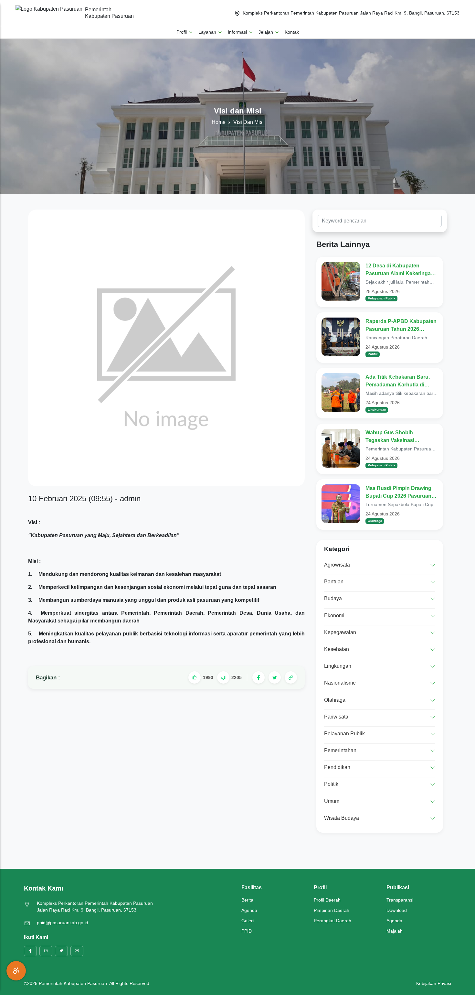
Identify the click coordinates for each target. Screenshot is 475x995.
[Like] (194, 677)
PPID (246, 931)
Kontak (292, 32)
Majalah (394, 931)
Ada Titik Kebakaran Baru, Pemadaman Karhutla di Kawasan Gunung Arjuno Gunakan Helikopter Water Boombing (397, 381)
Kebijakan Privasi (433, 983)
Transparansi (399, 900)
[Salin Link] (291, 677)
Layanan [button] (207, 32)
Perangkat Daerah (332, 920)
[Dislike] (223, 677)
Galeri (247, 920)
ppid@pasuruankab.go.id (62, 922)
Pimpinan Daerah (331, 910)
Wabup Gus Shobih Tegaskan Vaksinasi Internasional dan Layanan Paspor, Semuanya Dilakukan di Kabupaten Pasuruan (401, 437)
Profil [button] (182, 32)
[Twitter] (275, 677)
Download (396, 910)
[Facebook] (258, 677)
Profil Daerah (327, 900)
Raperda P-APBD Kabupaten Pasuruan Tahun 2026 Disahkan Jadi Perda (401, 326)
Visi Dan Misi (248, 122)
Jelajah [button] (266, 32)
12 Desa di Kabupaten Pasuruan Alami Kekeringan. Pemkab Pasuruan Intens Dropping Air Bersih (400, 270)
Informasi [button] (238, 32)
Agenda (249, 910)
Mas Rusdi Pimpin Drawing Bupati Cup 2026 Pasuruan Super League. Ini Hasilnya (398, 492)
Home (219, 122)
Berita (247, 900)
